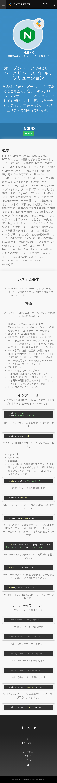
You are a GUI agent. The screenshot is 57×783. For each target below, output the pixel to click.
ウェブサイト (28, 760)
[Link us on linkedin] (35, 728)
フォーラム (28, 751)
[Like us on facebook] (23, 728)
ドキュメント (28, 742)
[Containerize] (19, 4)
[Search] (53, 4)
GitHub (28, 133)
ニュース (28, 747)
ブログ (28, 756)
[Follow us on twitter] (29, 728)
